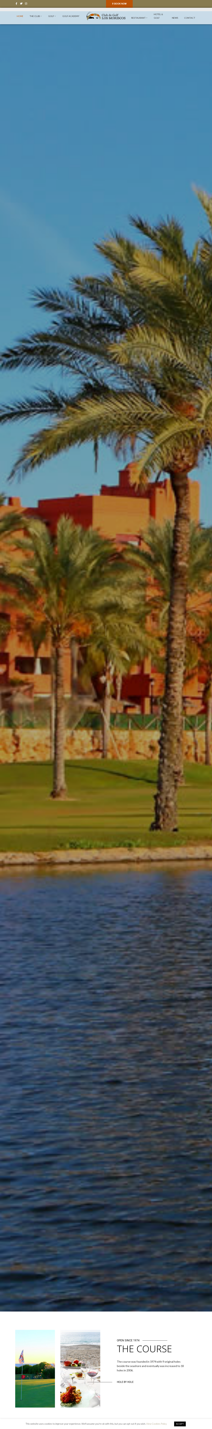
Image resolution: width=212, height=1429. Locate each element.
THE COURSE (144, 1348)
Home (20, 16)
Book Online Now (106, 675)
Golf (51, 16)
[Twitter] (21, 3)
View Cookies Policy (156, 1423)
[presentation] (4, 661)
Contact (189, 17)
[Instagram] (26, 3)
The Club (34, 16)
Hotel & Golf (158, 16)
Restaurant (138, 17)
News (175, 17)
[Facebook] (16, 3)
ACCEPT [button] (180, 1424)
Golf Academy (70, 16)
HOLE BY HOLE (125, 1382)
